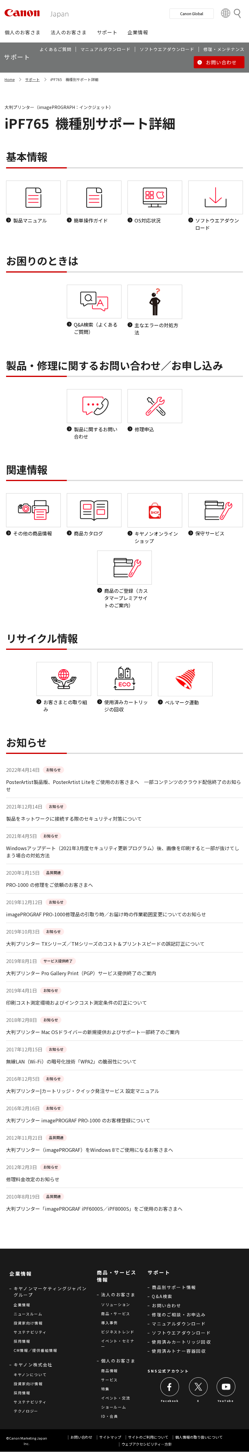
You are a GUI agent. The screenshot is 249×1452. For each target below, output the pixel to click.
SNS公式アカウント (168, 1370)
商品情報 (109, 1370)
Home (10, 79)
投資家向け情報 (28, 1322)
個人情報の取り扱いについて (199, 1437)
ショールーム (113, 1407)
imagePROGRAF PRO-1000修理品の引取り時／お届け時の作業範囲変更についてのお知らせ (106, 914)
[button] (23, 32)
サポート (32, 79)
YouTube (226, 1401)
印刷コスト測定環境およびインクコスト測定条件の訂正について (76, 1002)
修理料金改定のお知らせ (33, 1179)
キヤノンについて (30, 1374)
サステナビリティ (30, 1332)
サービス (109, 1379)
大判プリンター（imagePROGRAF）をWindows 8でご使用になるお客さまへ (89, 1149)
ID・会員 (109, 1416)
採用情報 (22, 1341)
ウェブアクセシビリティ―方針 (146, 1444)
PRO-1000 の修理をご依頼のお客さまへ (49, 884)
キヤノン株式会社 (33, 1365)
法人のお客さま (118, 1294)
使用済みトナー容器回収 (179, 1351)
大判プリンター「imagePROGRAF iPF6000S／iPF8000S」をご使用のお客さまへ (94, 1208)
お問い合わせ (166, 1305)
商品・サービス (115, 1313)
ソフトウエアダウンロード (181, 1333)
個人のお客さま (118, 1361)
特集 (105, 1388)
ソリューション (115, 1304)
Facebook (170, 1401)
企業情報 (22, 1304)
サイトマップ (110, 1437)
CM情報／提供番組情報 (35, 1350)
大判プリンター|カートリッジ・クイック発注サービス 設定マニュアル (82, 1090)
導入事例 (109, 1322)
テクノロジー (26, 1410)
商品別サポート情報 (174, 1287)
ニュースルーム (28, 1313)
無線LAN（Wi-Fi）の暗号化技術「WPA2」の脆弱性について (71, 1061)
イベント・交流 (115, 1397)
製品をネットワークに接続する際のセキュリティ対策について (74, 818)
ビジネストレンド (118, 1331)
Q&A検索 (162, 1296)
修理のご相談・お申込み (179, 1314)
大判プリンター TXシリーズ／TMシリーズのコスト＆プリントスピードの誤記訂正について (105, 943)
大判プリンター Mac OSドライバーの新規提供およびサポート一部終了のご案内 (92, 1032)
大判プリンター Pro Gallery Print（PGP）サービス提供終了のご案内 (81, 973)
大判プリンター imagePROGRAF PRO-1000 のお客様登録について (78, 1120)
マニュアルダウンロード (179, 1324)
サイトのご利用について (148, 1437)
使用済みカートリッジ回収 (181, 1342)
